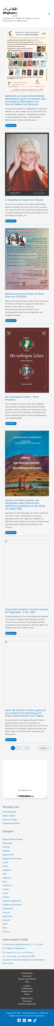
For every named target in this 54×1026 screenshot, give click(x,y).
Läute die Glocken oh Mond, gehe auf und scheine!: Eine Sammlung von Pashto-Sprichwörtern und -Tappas (25, 713)
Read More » (11, 125)
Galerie (27, 994)
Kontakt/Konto (27, 973)
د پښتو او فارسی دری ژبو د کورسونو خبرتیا (18, 952)
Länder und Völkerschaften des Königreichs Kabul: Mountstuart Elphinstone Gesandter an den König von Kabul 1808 (25, 504)
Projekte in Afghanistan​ (12, 901)
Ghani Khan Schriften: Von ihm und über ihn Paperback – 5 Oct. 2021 (27, 610)
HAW (4, 874)
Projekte (6, 897)
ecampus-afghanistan (27, 1004)
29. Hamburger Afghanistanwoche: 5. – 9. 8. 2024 (23, 944)
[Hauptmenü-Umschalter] (49, 13)
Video (5, 928)
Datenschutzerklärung (27, 979)
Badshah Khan (8, 855)
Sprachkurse (8, 916)
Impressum (27, 976)
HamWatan (7, 870)
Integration (7, 878)
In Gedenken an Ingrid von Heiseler (24, 199)
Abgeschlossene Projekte (13, 839)
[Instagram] (24, 1020)
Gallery (5, 866)
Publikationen (8, 909)
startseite (6, 920)
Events (5, 862)
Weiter (45, 748)
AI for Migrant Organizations (14, 948)
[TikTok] (35, 1020)
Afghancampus (27, 998)
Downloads (27, 1001)
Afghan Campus (9, 816)
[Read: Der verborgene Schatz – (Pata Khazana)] (27, 360)
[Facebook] (19, 1020)
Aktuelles (6, 847)
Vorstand (6, 932)
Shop (27, 982)
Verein (5, 924)
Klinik (5, 882)
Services (6, 912)
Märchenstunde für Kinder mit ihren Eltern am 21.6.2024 (24, 295)
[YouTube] (30, 1020)
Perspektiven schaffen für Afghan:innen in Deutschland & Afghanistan (21, 19)
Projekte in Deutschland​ (12, 905)
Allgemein (6, 851)
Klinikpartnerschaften (11, 823)
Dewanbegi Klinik (9, 812)
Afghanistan (7, 843)
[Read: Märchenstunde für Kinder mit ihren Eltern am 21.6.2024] (27, 259)
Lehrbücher (7, 885)
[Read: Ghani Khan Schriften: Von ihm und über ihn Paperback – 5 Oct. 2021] (27, 572)
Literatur (6, 889)
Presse (5, 893)
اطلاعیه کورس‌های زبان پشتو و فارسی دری (19, 956)
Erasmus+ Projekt (10, 820)
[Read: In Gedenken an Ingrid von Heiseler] (27, 164)
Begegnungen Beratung (12, 859)
